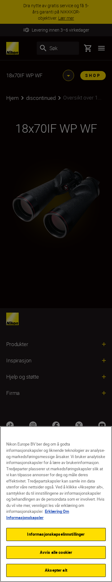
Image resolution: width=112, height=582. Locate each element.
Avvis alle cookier (56, 552)
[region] (56, 504)
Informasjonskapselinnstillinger (56, 534)
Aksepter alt (56, 570)
